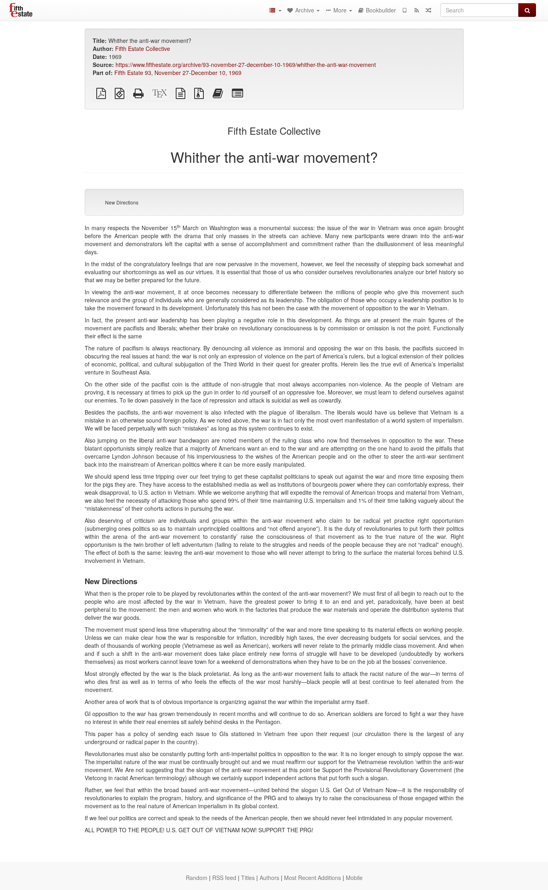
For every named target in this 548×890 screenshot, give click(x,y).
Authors (269, 878)
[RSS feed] (416, 10)
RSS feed (224, 878)
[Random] (428, 10)
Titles (248, 878)
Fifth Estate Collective (142, 48)
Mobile (354, 878)
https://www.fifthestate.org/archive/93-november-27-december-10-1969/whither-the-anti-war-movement (246, 65)
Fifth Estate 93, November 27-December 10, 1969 (178, 73)
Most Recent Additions (312, 878)
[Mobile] (404, 10)
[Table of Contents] (275, 10)
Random (196, 878)
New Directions (121, 202)
